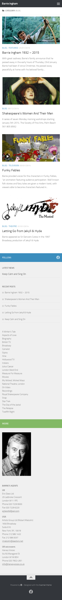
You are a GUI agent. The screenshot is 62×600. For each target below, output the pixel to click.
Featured (13, 48)
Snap (4, 398)
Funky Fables (11, 170)
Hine (4, 356)
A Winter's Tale (9, 331)
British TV (6, 342)
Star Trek (6, 401)
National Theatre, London (13, 384)
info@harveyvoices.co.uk (13, 564)
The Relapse (7, 408)
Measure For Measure (12, 373)
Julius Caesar (7, 366)
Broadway (6, 345)
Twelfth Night (8, 411)
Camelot (6, 349)
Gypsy (5, 352)
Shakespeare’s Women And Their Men (27, 113)
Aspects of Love (9, 335)
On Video (6, 387)
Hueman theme (45, 585)
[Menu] (58, 3)
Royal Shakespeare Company (15, 394)
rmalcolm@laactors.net (12, 541)
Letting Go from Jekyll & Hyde (22, 231)
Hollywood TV (8, 359)
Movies (5, 377)
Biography (6, 338)
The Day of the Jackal (11, 404)
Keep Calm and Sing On (14, 274)
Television (14, 165)
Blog (4, 48)
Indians (5, 363)
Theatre (13, 226)
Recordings (7, 391)
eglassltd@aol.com (10, 511)
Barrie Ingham (10, 3)
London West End (10, 370)
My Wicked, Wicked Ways (13, 380)
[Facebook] (58, 257)
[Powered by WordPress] (21, 585)
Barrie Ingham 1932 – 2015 (20, 53)
